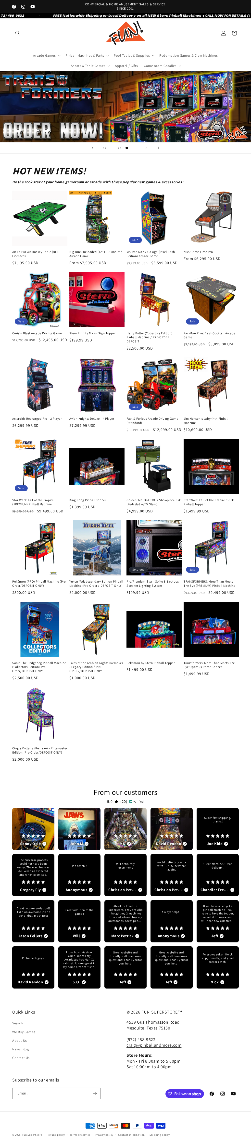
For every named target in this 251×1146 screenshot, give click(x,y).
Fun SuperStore (32, 1134)
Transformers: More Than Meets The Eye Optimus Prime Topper (209, 665)
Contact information (131, 1134)
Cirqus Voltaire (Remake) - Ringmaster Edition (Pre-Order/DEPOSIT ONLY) (39, 750)
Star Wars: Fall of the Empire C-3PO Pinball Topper (209, 502)
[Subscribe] (94, 1093)
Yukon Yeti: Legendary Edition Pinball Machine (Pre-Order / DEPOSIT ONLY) (96, 584)
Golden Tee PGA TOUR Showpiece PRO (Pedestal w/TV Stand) (154, 502)
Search (17, 1023)
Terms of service (80, 1134)
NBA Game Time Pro (198, 252)
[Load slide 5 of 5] (134, 148)
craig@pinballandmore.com (153, 1045)
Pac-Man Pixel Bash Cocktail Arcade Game (209, 335)
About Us (19, 1040)
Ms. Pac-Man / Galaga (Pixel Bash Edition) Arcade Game (150, 254)
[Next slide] (146, 148)
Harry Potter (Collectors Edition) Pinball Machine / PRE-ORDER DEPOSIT (149, 337)
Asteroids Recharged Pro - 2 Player (37, 419)
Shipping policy (160, 1134)
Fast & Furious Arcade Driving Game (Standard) (152, 421)
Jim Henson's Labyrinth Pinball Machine (206, 421)
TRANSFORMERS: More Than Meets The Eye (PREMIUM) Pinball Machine (209, 584)
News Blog (20, 1049)
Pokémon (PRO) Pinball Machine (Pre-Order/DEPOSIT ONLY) (39, 584)
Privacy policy (104, 1134)
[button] (17, 33)
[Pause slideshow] (158, 148)
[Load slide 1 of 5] (104, 148)
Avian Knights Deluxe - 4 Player (91, 419)
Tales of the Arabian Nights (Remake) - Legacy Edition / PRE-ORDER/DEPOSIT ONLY (96, 667)
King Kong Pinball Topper (87, 500)
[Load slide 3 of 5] (119, 148)
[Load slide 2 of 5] (112, 148)
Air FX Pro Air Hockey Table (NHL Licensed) (35, 254)
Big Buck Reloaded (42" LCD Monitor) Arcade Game (96, 254)
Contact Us (21, 1057)
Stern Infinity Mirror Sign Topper (92, 333)
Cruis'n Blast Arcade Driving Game (37, 333)
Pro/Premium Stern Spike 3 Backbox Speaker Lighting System (152, 584)
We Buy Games (23, 1032)
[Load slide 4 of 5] (126, 148)
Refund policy (56, 1134)
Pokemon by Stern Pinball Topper (150, 663)
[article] (33, 829)
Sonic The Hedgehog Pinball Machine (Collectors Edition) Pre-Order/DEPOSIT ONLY (39, 667)
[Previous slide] (92, 148)
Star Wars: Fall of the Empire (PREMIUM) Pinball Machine (32, 502)
